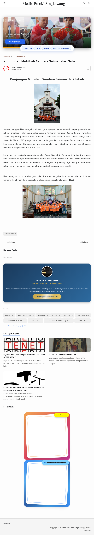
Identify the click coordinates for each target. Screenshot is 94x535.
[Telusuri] (89, 3)
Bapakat (41, 315)
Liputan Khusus (10, 234)
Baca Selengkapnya (14, 41)
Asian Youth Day (24, 315)
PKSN (38, 48)
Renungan (28, 48)
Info (81, 320)
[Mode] (83, 3)
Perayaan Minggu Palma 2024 (17, 34)
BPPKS (67, 315)
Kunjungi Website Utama (47, 297)
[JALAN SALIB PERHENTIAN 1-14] (70, 351)
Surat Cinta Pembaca (61, 48)
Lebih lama (10, 242)
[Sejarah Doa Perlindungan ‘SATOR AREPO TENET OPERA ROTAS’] (24, 351)
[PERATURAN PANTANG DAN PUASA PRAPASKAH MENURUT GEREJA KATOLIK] (24, 384)
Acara (46, 48)
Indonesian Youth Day (57, 320)
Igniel (88, 530)
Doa (34, 320)
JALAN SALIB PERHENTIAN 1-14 (62, 354)
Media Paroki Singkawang (44, 3)
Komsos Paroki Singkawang (73, 528)
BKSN (54, 315)
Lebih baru (83, 242)
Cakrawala (81, 315)
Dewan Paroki (14, 320)
